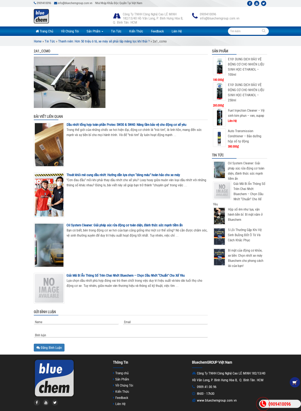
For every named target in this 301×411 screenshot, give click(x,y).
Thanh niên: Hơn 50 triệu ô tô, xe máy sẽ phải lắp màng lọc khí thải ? (104, 41)
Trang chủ (122, 373)
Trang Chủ (46, 31)
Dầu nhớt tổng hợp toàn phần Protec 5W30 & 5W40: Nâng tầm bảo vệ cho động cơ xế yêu (126, 124)
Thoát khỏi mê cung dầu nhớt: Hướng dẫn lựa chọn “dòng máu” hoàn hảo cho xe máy (123, 175)
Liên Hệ (177, 31)
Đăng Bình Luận (51, 348)
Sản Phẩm (94, 31)
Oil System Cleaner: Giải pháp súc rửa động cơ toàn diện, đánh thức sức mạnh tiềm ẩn (125, 225)
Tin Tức (116, 31)
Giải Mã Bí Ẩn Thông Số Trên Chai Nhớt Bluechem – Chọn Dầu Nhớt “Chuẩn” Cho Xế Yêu (126, 275)
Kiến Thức (136, 31)
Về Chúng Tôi (70, 31)
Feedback (157, 31)
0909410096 (279, 404)
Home (38, 41)
